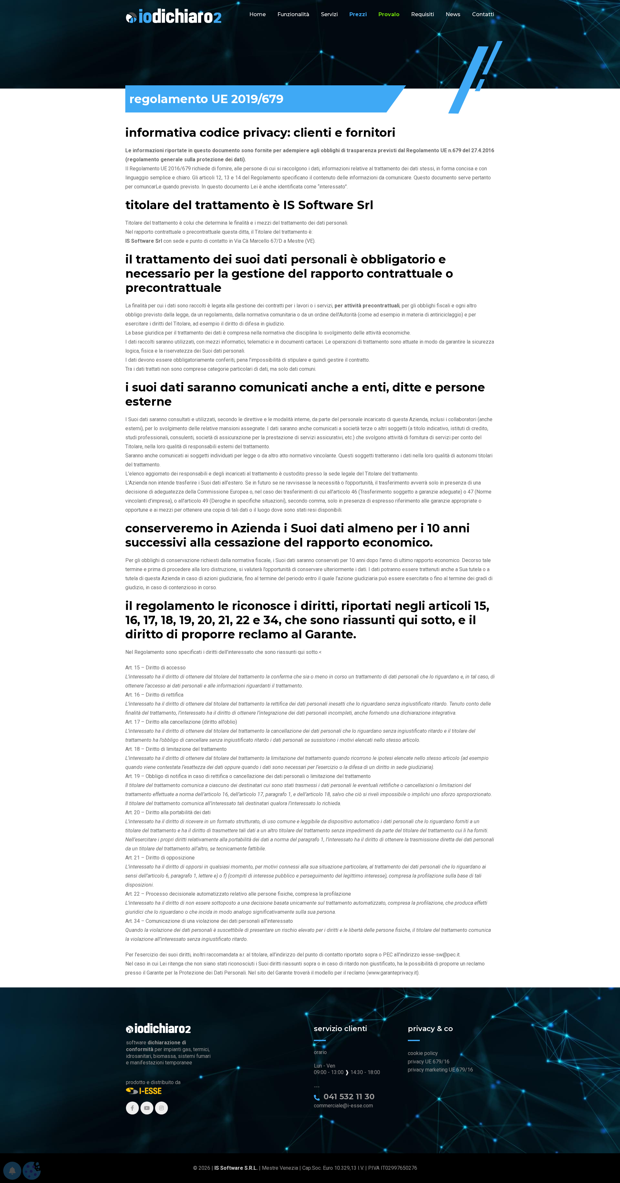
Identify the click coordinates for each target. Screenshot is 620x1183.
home (257, 14)
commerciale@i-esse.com (343, 1106)
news (453, 14)
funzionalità (293, 14)
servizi (329, 14)
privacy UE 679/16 (429, 1062)
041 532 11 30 (349, 1096)
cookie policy (423, 1053)
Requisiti (422, 14)
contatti (483, 14)
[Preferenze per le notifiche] (12, 1171)
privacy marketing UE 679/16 (440, 1070)
